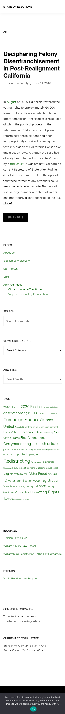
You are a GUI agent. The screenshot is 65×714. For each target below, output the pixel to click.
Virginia (8, 473)
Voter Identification (20, 480)
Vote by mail (21, 473)
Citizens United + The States (25, 289)
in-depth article (45, 443)
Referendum (36, 462)
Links (6, 276)
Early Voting (11, 432)
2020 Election (32, 406)
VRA (12, 499)
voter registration (46, 480)
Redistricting (16, 461)
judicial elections (11, 449)
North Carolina (9, 454)
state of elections (26, 467)
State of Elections (17, 7)
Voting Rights (25, 492)
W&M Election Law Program (20, 578)
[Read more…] (18, 218)
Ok (33, 709)
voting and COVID (36, 486)
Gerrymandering (17, 443)
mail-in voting (27, 449)
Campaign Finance (21, 419)
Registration (48, 461)
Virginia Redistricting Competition (28, 294)
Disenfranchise (30, 426)
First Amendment (32, 438)
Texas (55, 467)
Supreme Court (44, 467)
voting (22, 486)
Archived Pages (12, 284)
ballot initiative (51, 413)
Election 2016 (29, 432)
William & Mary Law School (19, 545)
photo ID (22, 454)
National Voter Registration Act (47, 449)
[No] (60, 703)
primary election (35, 454)
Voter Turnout (10, 486)
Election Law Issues (15, 537)
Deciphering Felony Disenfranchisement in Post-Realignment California (31, 64)
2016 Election (11, 407)
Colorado (18, 427)
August (11, 102)
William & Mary (22, 499)
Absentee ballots (51, 407)
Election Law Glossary (16, 260)
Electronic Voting (46, 432)
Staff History (10, 268)
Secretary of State (10, 468)
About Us (9, 252)
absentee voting (15, 413)
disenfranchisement (48, 427)
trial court (17, 164)
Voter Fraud (38, 473)
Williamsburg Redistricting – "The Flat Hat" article (32, 554)
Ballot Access (36, 413)
